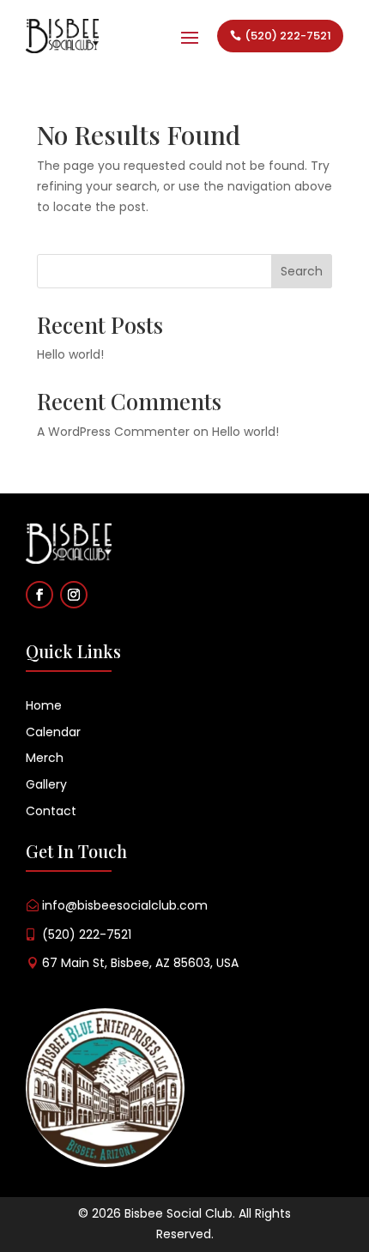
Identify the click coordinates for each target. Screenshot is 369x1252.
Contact (53, 811)
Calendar (53, 732)
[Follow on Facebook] (39, 594)
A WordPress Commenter (113, 431)
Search (302, 271)
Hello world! (70, 354)
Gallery (48, 784)
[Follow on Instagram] (74, 594)
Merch (45, 757)
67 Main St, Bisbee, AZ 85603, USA (140, 962)
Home (44, 705)
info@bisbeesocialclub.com (125, 905)
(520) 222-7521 (288, 35)
